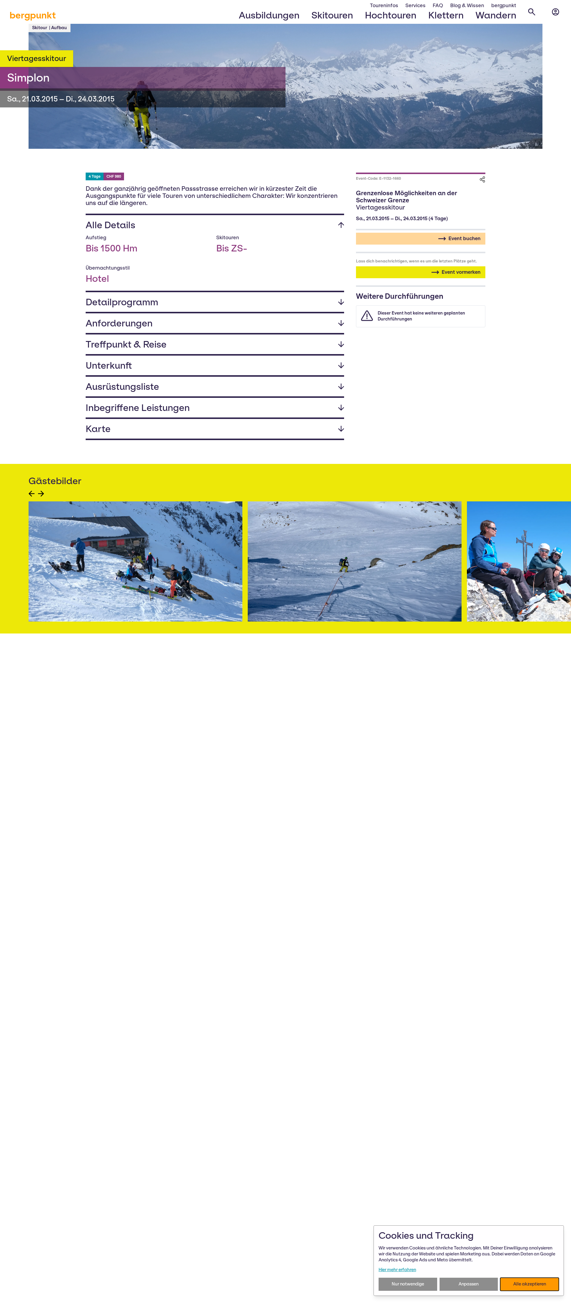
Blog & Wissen (467, 5)
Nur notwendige (408, 1284)
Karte (98, 428)
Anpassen (469, 1284)
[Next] (41, 494)
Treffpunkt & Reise (126, 344)
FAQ (438, 5)
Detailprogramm (122, 302)
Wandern (496, 15)
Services (415, 5)
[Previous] (31, 494)
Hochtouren (390, 15)
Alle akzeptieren (529, 1284)
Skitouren (332, 15)
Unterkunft (109, 365)
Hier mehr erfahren (397, 1269)
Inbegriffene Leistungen (138, 407)
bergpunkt (33, 15)
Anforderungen (119, 323)
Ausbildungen (269, 15)
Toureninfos (384, 5)
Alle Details (110, 225)
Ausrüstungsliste (122, 386)
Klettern (446, 15)
